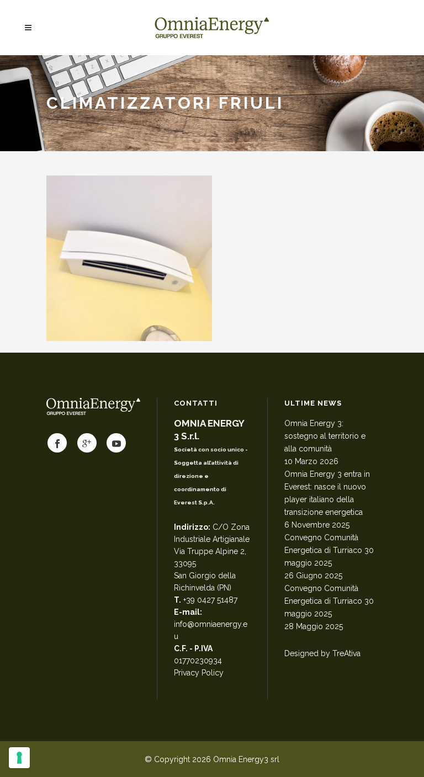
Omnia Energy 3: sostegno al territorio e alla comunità (324, 436)
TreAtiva (346, 653)
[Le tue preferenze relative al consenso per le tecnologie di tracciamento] (19, 757)
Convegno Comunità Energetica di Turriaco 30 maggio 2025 (329, 550)
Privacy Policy (199, 672)
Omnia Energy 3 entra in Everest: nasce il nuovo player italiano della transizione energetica (327, 493)
